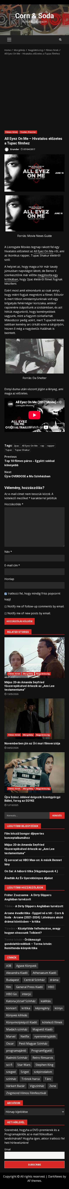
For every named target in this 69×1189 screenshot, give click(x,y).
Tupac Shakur (22, 449)
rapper (50, 445)
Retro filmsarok (43, 1058)
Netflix (25, 1036)
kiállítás (46, 1001)
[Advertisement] (34, 91)
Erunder (14, 149)
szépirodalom (43, 1072)
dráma (54, 980)
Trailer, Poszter (28, 132)
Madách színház (16, 1029)
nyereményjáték (45, 1036)
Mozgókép (28, 673)
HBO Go (11, 994)
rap (42, 445)
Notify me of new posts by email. (29, 613)
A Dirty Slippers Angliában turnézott (39, 906)
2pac (16, 445)
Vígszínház (37, 1086)
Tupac (8, 449)
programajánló (16, 1051)
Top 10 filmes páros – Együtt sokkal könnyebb (29, 461)
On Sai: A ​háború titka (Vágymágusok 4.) (31, 871)
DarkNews (55, 1176)
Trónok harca (30, 1079)
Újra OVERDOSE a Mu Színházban (27, 474)
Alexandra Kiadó (17, 973)
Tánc (48, 1079)
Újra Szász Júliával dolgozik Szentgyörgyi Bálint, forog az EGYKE (34, 772)
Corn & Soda (34, 16)
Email (7, 1149)
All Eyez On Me (43, 251)
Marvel (10, 1036)
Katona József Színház (21, 1001)
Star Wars (23, 1065)
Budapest (12, 980)
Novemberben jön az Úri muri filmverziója (34, 718)
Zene (52, 1086)
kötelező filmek (52, 1022)
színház (11, 1079)
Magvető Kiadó (43, 1029)
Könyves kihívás (16, 1015)
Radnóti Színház (16, 1058)
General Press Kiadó (29, 987)
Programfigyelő (41, 1051)
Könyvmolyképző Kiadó (21, 1022)
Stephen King (44, 1065)
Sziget (25, 1072)
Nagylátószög (43, 673)
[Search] (60, 39)
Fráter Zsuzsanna (16, 895)
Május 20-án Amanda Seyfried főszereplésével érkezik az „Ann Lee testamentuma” (34, 657)
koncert (11, 1008)
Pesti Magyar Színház (33, 1043)
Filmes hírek (11, 132)
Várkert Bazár (15, 1086)
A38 (8, 966)
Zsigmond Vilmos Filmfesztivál (26, 1093)
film (8, 987)
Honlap (9, 579)
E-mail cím (12, 565)
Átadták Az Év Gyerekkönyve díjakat (28, 878)
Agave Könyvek (26, 966)
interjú (26, 994)
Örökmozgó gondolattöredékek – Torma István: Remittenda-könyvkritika (28, 944)
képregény (42, 1008)
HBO (51, 987)
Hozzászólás (13, 504)
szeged (11, 1072)
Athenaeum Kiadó (44, 973)
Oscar (10, 1043)
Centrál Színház (34, 980)
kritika (26, 1008)
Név (8, 552)
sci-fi (9, 1065)
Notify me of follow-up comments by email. (35, 606)
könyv (59, 1008)
